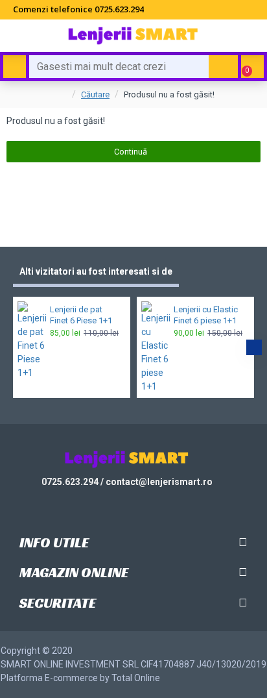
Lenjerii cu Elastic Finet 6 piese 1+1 (206, 315)
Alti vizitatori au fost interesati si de (95, 271)
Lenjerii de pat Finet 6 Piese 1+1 (81, 315)
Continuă (130, 151)
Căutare (95, 94)
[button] (13, 347)
